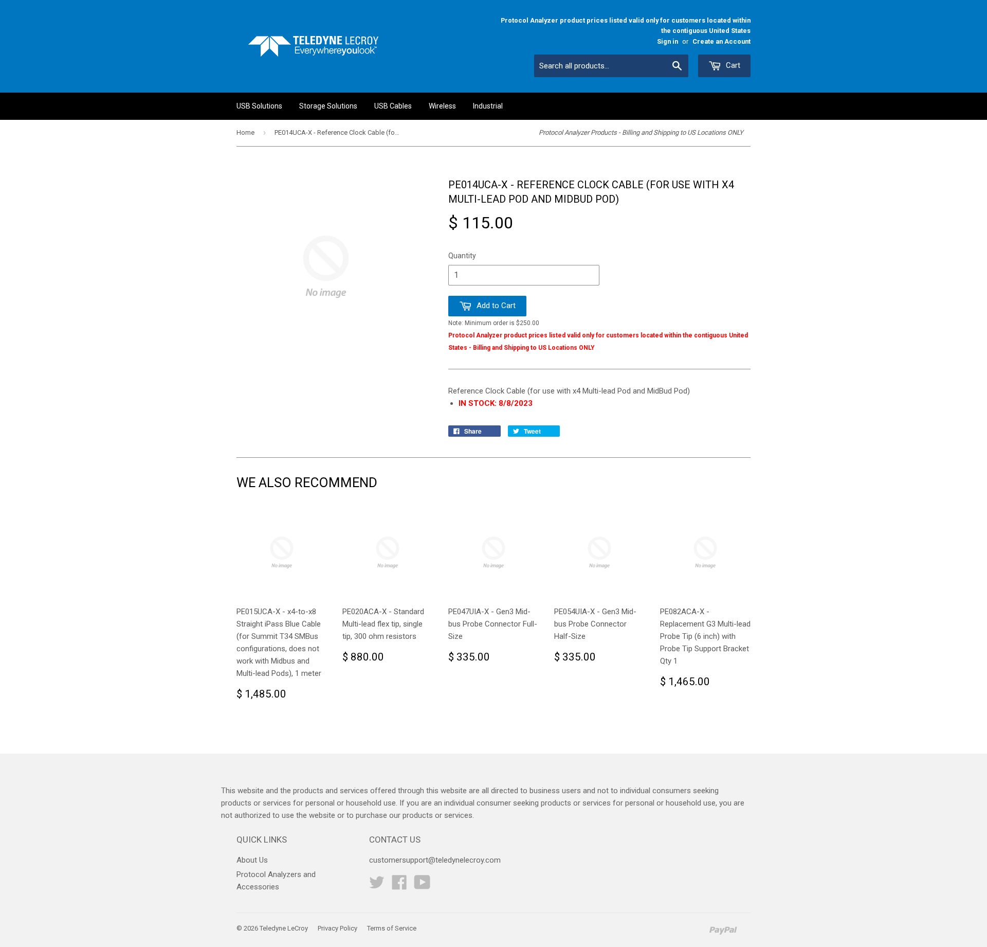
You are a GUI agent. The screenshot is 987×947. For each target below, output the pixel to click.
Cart (732, 65)
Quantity (462, 256)
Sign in (667, 41)
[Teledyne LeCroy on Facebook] (399, 885)
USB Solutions (259, 106)
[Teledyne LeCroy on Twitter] (377, 885)
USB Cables (393, 106)
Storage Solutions (328, 106)
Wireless (442, 106)
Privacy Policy (337, 928)
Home (245, 132)
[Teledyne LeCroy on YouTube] (422, 885)
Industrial (488, 106)
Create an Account (721, 41)
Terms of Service (391, 928)
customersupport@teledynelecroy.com (435, 860)
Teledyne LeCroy (284, 928)
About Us (252, 860)
